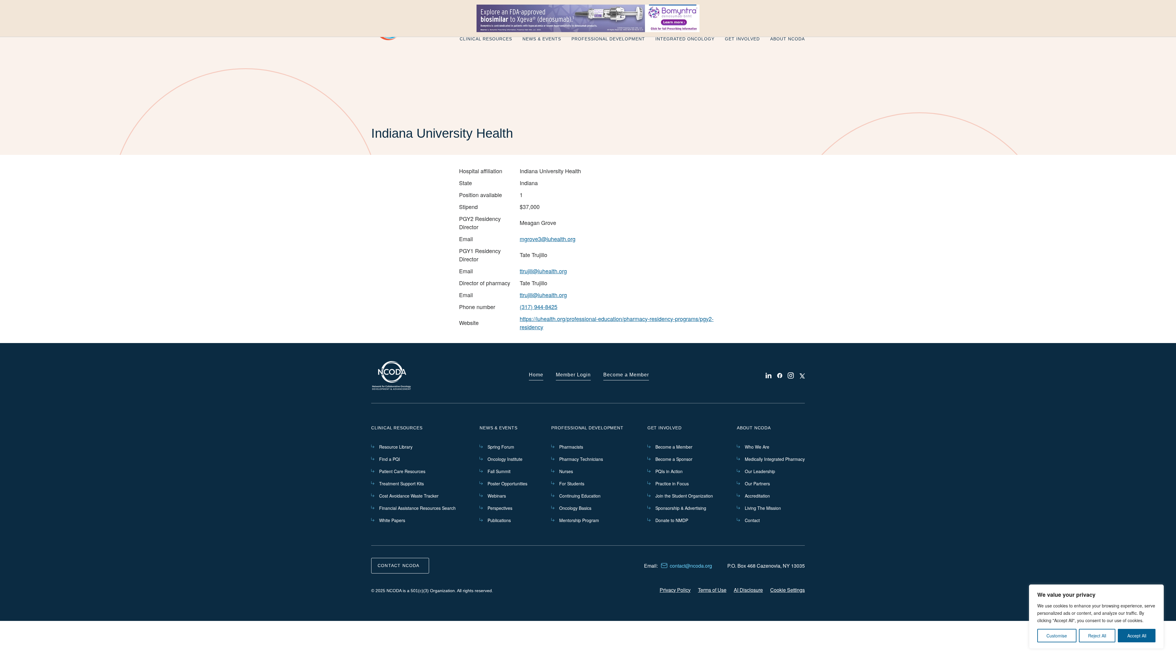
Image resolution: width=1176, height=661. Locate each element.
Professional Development (608, 38)
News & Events (541, 38)
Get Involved (742, 38)
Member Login (573, 374)
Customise (1056, 636)
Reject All (1097, 636)
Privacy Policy (675, 589)
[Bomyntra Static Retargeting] (588, 18)
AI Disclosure (748, 589)
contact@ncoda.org (691, 566)
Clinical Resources (486, 38)
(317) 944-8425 (538, 307)
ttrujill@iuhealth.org (543, 271)
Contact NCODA (399, 565)
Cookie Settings (787, 589)
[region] (1096, 616)
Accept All (1136, 636)
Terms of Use (712, 589)
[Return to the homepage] (391, 375)
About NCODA (787, 38)
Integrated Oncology (684, 38)
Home (536, 374)
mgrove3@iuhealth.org (547, 239)
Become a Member (626, 374)
